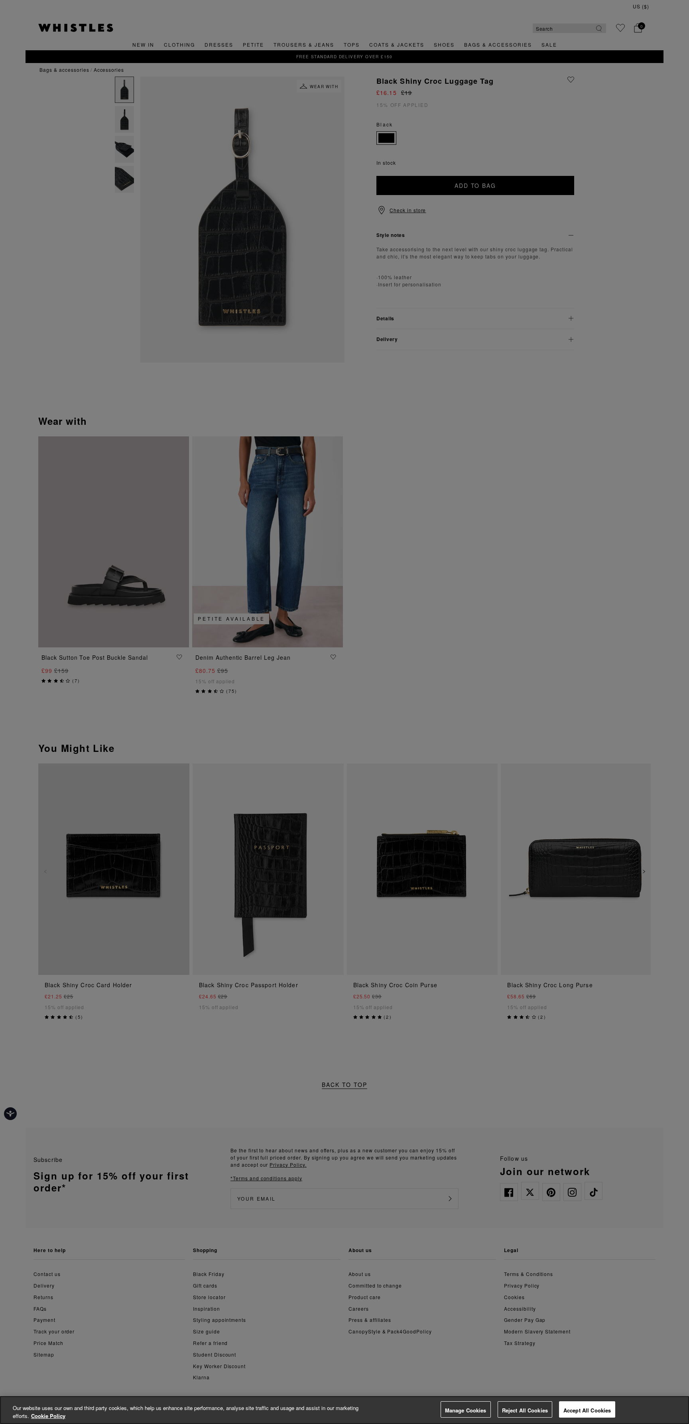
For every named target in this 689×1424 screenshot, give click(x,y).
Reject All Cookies (525, 1410)
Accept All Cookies (587, 1410)
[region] (344, 1410)
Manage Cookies (465, 1410)
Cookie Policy (48, 1416)
